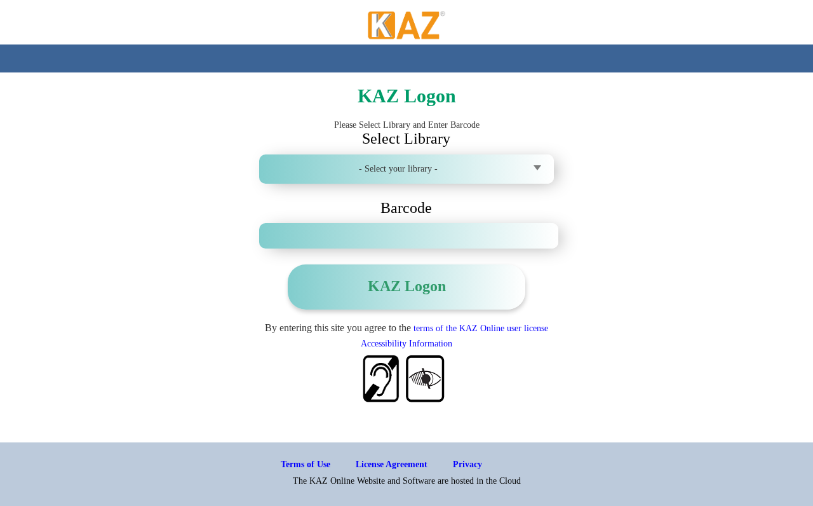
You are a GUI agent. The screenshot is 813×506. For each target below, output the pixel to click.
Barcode (406, 208)
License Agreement (391, 464)
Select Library (406, 138)
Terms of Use (305, 464)
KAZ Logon (407, 286)
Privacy (467, 464)
